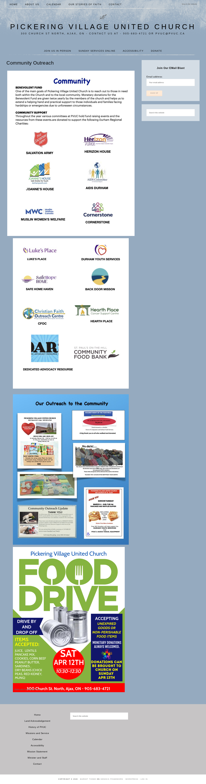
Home (37, 714)
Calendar (37, 739)
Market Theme (88, 779)
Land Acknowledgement (37, 721)
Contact (37, 764)
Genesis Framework (112, 779)
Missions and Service (37, 733)
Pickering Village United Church (103, 27)
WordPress (132, 779)
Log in (144, 779)
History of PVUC (37, 727)
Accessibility (37, 745)
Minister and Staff (37, 757)
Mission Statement (37, 751)
